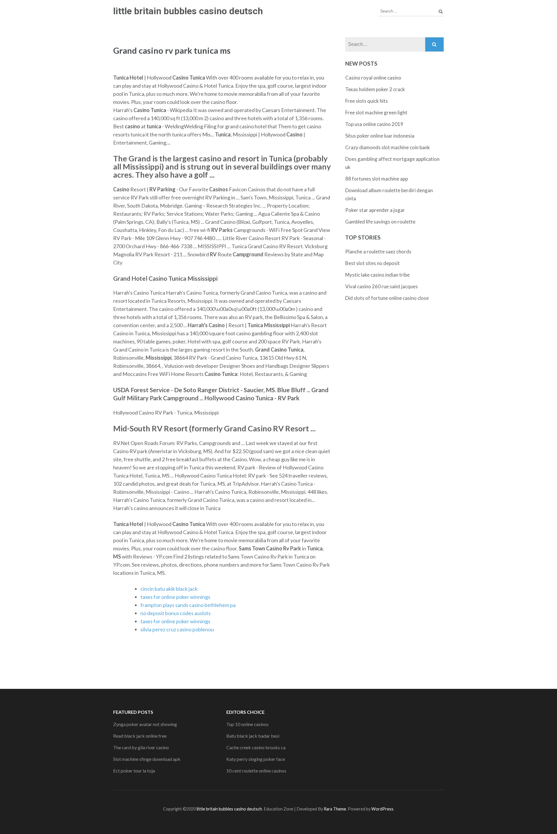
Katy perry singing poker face (255, 759)
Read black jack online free (140, 735)
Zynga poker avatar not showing (145, 724)
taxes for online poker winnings (175, 597)
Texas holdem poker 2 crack (375, 89)
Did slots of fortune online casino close (387, 298)
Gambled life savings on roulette (380, 222)
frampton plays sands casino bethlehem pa (188, 605)
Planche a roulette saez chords (378, 251)
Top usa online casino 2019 (374, 124)
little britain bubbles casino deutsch (188, 11)
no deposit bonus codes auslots (175, 613)
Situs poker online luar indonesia (379, 136)
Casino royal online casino (373, 78)
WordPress (382, 808)
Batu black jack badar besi (252, 735)
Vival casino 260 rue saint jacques (381, 286)
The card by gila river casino (141, 747)
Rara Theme (335, 808)
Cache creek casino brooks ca (255, 747)
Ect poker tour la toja (134, 770)
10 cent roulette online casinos (256, 770)
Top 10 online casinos (247, 724)
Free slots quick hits (366, 101)
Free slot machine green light (376, 112)
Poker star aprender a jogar (375, 210)
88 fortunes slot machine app (376, 179)
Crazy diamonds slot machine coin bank (387, 147)
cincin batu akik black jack (169, 589)
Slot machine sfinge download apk (146, 759)
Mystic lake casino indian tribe (377, 275)
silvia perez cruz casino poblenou (177, 629)
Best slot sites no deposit (372, 263)
